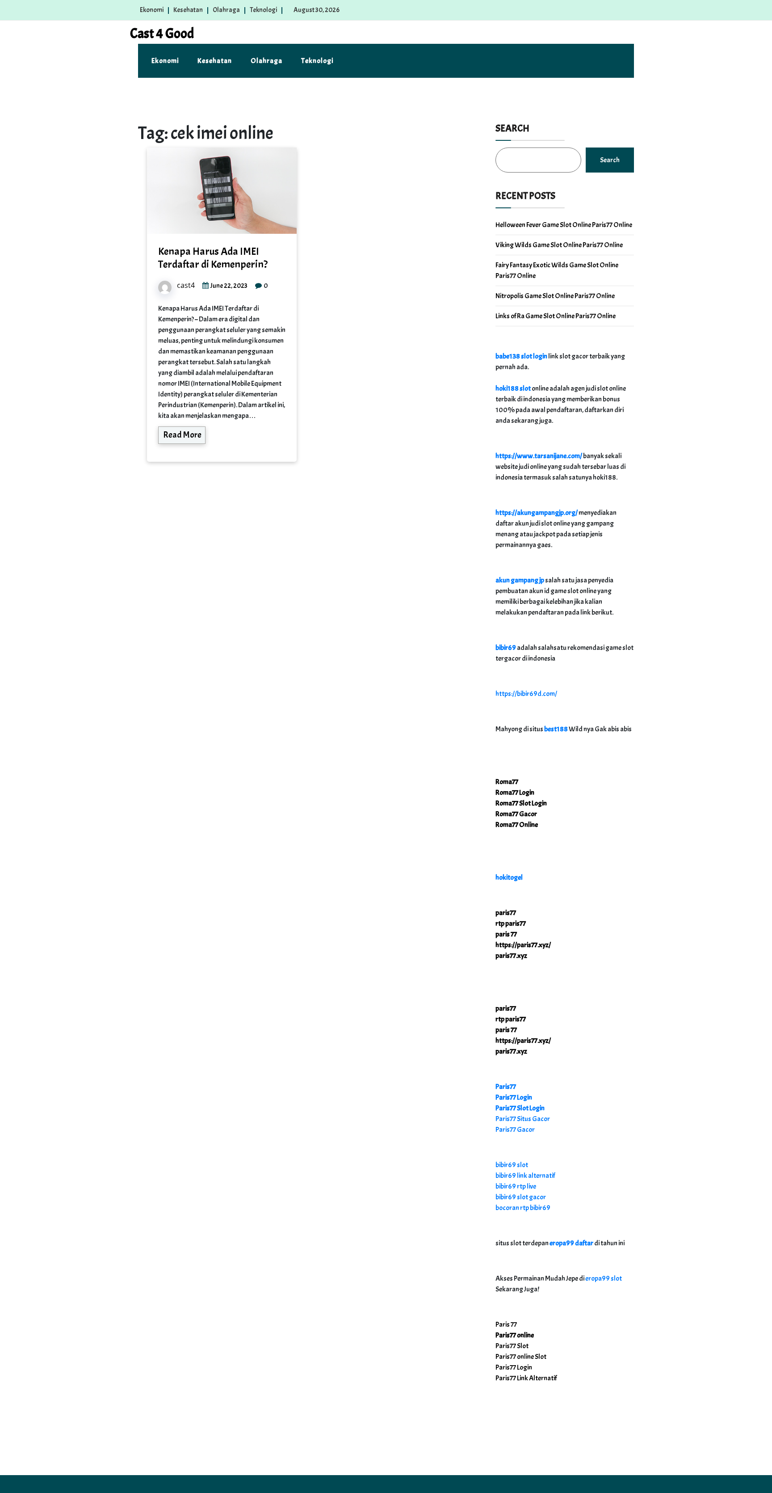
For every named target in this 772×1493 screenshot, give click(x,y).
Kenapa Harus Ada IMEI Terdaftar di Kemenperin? (213, 258)
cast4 (186, 285)
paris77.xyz (511, 955)
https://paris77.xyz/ (523, 945)
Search (512, 128)
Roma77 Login (514, 792)
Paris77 (505, 1086)
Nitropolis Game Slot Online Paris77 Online (555, 295)
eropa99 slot (603, 1278)
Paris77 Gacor (515, 1129)
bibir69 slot (511, 1164)
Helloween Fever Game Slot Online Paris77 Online (563, 224)
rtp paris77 (510, 923)
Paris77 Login (513, 1097)
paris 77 (506, 934)
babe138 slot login (521, 356)
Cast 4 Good (162, 33)
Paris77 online (514, 1335)
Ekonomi (152, 10)
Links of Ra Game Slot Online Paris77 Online (555, 316)
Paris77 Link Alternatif (526, 1378)
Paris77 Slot (512, 1345)
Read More (182, 434)
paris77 (505, 912)
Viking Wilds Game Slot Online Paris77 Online (559, 244)
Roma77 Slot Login (521, 803)
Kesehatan (188, 10)
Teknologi (263, 10)
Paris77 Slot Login (520, 1108)
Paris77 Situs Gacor (522, 1118)
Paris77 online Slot (521, 1356)
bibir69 (505, 647)
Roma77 (506, 781)
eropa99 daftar (571, 1243)
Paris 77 (506, 1324)
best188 (556, 729)
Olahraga (226, 10)
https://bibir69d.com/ (526, 693)
